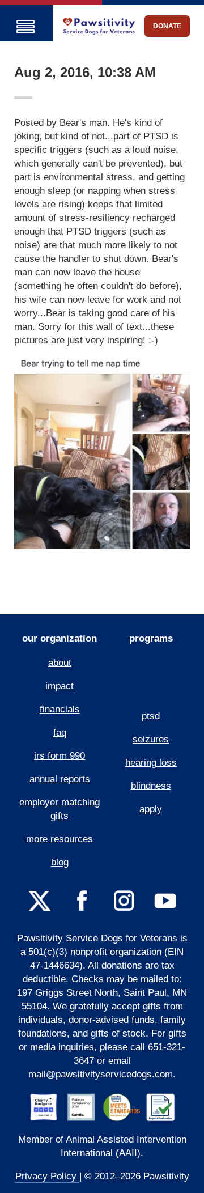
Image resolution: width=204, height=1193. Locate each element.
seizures (151, 739)
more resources (59, 839)
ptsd (151, 716)
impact (59, 686)
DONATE (167, 26)
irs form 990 (59, 755)
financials (60, 709)
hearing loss (151, 762)
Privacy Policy (47, 1176)
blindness (151, 785)
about (59, 662)
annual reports (59, 779)
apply (150, 809)
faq (59, 732)
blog (60, 862)
